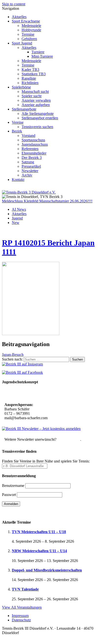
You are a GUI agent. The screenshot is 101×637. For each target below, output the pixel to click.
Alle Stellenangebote (38, 113)
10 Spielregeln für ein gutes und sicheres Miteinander (48, 394)
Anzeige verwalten (36, 100)
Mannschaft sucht (35, 91)
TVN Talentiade (25, 589)
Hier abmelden (68, 439)
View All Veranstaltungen (22, 607)
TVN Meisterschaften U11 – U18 (39, 532)
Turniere (37, 52)
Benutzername (13, 485)
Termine (28, 34)
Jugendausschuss (35, 144)
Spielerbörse (21, 87)
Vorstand (28, 135)
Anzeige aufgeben (36, 105)
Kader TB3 (30, 69)
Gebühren (29, 39)
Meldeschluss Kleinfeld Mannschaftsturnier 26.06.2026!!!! (47, 201)
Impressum (20, 616)
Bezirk (17, 131)
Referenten (30, 149)
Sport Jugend (22, 43)
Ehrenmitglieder (34, 153)
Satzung (28, 162)
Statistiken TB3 (34, 74)
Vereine (18, 122)
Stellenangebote (24, 109)
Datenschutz (21, 620)
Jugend (17, 218)
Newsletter (30, 171)
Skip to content (13, 4)
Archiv (27, 175)
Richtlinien (30, 83)
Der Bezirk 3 (32, 157)
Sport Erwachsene (26, 21)
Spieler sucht (31, 96)
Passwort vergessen (17, 512)
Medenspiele (31, 25)
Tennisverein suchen (37, 127)
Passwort (9, 495)
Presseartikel (31, 166)
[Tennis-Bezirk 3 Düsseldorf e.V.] (29, 192)
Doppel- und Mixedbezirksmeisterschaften (47, 570)
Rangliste (29, 78)
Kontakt (18, 179)
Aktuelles (19, 17)
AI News (19, 209)
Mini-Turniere (42, 56)
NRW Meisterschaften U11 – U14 (39, 551)
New (15, 222)
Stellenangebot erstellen (40, 118)
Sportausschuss (33, 140)
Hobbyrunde (31, 30)
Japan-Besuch (13, 354)
